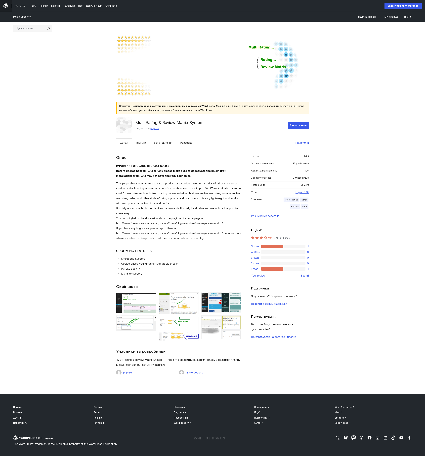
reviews (295, 206)
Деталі (124, 142)
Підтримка (302, 142)
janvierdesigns (194, 372)
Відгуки (141, 142)
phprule (154, 128)
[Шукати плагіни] (48, 28)
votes (304, 206)
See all (305, 275)
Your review (258, 275)
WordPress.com (345, 407)
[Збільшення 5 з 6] (237, 297)
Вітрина (98, 407)
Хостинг (18, 417)
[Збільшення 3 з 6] (194, 297)
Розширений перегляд (265, 216)
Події (257, 412)
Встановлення (163, 142)
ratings (304, 200)
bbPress (341, 417)
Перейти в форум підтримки (269, 303)
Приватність (20, 422)
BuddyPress (343, 422)
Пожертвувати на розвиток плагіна (274, 337)
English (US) (302, 192)
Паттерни (99, 422)
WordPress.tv (183, 422)
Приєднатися (261, 407)
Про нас (17, 407)
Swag (258, 422)
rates (287, 200)
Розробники (181, 417)
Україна (49, 438)
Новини (17, 412)
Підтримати (262, 417)
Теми (97, 412)
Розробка (186, 142)
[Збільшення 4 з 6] (194, 321)
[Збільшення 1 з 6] (151, 297)
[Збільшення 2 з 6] (151, 320)
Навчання (179, 407)
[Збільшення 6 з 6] (237, 319)
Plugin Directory (22, 16)
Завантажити (298, 125)
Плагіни (98, 417)
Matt (338, 412)
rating (295, 200)
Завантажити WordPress (403, 5)
